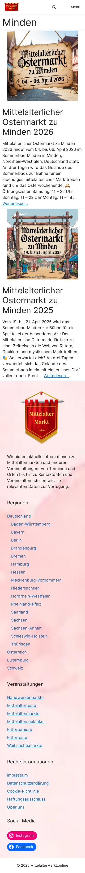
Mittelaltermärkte (23, 713)
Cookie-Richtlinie (23, 791)
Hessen (18, 572)
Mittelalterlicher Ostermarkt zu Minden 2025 (32, 300)
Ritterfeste (17, 737)
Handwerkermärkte (25, 697)
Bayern (17, 532)
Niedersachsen (25, 588)
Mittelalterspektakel (25, 721)
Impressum (17, 775)
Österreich (17, 652)
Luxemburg (18, 660)
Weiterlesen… (15, 203)
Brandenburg (23, 548)
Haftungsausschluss (26, 799)
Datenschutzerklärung (28, 783)
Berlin (16, 540)
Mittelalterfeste (21, 705)
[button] (53, 7)
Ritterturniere (19, 729)
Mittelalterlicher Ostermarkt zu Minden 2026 (32, 122)
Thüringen (20, 644)
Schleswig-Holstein (29, 636)
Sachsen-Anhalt (26, 628)
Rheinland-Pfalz (26, 604)
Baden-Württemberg (30, 524)
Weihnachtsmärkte (24, 745)
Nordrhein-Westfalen (31, 596)
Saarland (19, 612)
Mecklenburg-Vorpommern (36, 580)
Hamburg (20, 564)
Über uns (16, 807)
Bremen (18, 556)
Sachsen (19, 620)
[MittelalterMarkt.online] (11, 7)
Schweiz (15, 668)
